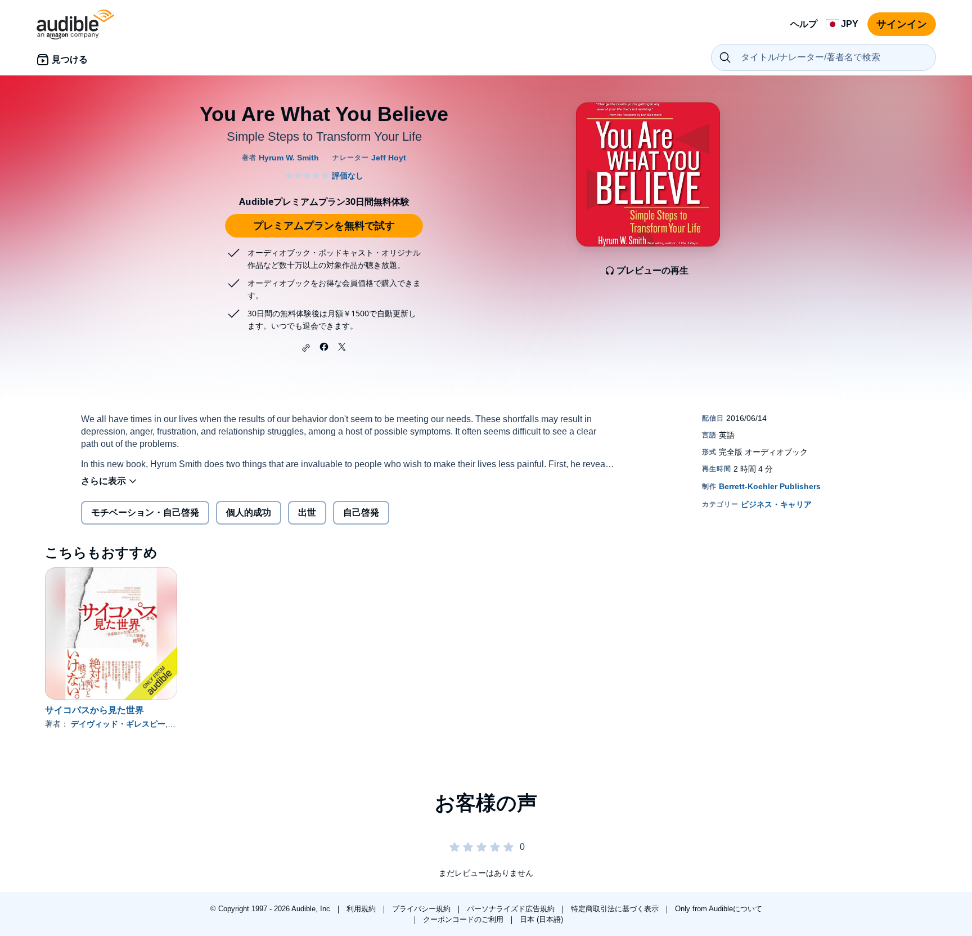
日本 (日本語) (541, 919)
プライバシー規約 (422, 908)
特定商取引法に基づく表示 (616, 908)
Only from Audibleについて (718, 908)
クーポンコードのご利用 (464, 919)
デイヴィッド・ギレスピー (118, 723)
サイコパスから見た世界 (94, 710)
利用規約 (362, 908)
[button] (306, 347)
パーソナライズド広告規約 (512, 908)
